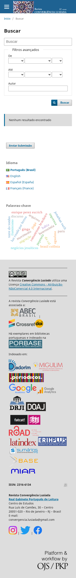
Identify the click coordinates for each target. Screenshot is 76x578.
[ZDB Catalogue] (34, 424)
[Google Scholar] (23, 392)
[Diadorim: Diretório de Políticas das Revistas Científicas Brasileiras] (20, 371)
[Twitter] (25, 533)
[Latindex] (23, 445)
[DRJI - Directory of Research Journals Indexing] (17, 410)
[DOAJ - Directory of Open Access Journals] (36, 410)
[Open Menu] (6, 6)
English (15, 176)
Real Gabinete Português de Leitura (33, 499)
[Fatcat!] (19, 424)
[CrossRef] (26, 327)
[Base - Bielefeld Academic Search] (23, 466)
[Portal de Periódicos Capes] (26, 381)
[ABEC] (24, 317)
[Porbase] (25, 347)
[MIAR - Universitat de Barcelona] (23, 474)
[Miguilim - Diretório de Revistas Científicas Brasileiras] (48, 371)
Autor (12, 83)
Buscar (64, 102)
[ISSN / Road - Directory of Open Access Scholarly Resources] (25, 435)
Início (7, 18)
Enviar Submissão (20, 145)
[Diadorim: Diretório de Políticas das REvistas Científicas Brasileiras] (46, 392)
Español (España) (22, 182)
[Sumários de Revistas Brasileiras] (24, 453)
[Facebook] (38, 533)
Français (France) (22, 188)
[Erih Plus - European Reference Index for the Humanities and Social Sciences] (52, 445)
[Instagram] (13, 533)
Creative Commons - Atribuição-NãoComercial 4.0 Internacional (36, 286)
